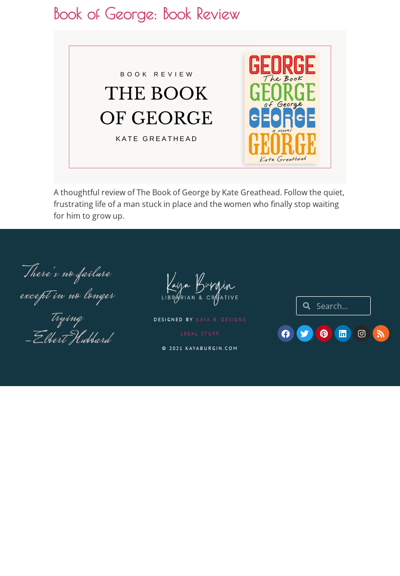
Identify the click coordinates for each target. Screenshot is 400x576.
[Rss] (381, 333)
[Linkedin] (343, 333)
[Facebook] (286, 333)
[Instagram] (362, 333)
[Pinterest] (324, 333)
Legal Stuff (200, 333)
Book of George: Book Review (147, 13)
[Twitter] (305, 333)
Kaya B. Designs (221, 319)
